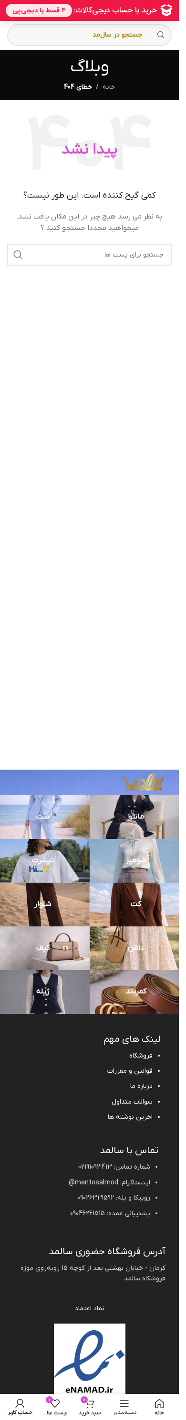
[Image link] (144, 781)
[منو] (124, 1407)
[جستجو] (18, 255)
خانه (109, 87)
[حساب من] (19, 1407)
